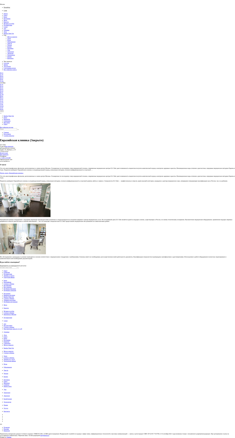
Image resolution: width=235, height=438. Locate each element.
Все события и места (10, 70)
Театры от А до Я (9, 359)
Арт (5, 28)
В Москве (7, 272)
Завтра (6, 65)
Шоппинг (7, 383)
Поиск (6, 13)
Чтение (9, 45)
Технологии (11, 55)
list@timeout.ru (44, 435)
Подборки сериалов (10, 290)
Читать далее (12, 173)
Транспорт (10, 51)
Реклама (6, 429)
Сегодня (6, 63)
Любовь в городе (9, 275)
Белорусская (4, 153)
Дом (8, 50)
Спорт (6, 27)
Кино (5, 17)
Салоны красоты (9, 136)
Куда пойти (7, 134)
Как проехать (9, 146)
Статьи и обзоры (9, 284)
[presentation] (1, 111)
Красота (6, 22)
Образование (11, 42)
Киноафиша (7, 282)
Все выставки (8, 325)
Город (5, 15)
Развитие (6, 341)
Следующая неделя (10, 68)
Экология (10, 53)
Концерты (7, 119)
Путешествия (8, 25)
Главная (6, 132)
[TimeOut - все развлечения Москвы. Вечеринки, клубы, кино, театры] (4, 2)
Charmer (8, 437)
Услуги (6, 408)
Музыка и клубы (9, 23)
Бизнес (9, 47)
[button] (0, 113)
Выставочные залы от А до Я (13, 329)
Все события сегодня (6, 127)
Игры (9, 40)
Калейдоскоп (8, 399)
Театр (9, 38)
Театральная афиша (10, 361)
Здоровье (6, 30)
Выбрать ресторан (9, 295)
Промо (9, 56)
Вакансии (7, 430)
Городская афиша (9, 277)
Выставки (7, 122)
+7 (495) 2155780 (5, 158)
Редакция (7, 427)
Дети (5, 32)
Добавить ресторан (10, 300)
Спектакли (7, 121)
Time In (9, 43)
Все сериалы (8, 287)
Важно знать (8, 386)
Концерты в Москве (10, 314)
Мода (5, 20)
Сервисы (6, 385)
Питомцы (10, 48)
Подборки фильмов (10, 289)
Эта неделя (7, 66)
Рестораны (7, 18)
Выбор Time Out (9, 33)
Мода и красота (12, 37)
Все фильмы (7, 285)
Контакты (10, 58)
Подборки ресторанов (10, 302)
